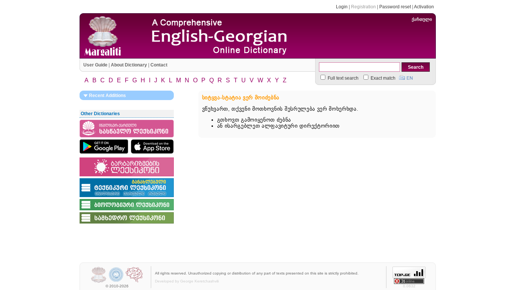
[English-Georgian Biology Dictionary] (127, 210)
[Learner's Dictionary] (127, 137)
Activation (424, 6)
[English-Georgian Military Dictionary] (127, 224)
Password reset (395, 6)
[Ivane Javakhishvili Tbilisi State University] (116, 282)
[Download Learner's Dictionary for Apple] (152, 146)
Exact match (382, 78)
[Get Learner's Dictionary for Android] (104, 146)
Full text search (342, 78)
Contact (158, 65)
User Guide (95, 65)
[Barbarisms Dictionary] (127, 176)
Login (342, 6)
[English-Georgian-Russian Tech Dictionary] (127, 197)
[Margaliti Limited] (98, 282)
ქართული (422, 19)
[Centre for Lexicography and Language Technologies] (134, 282)
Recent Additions (107, 95)
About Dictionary (129, 65)
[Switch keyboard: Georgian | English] (406, 77)
